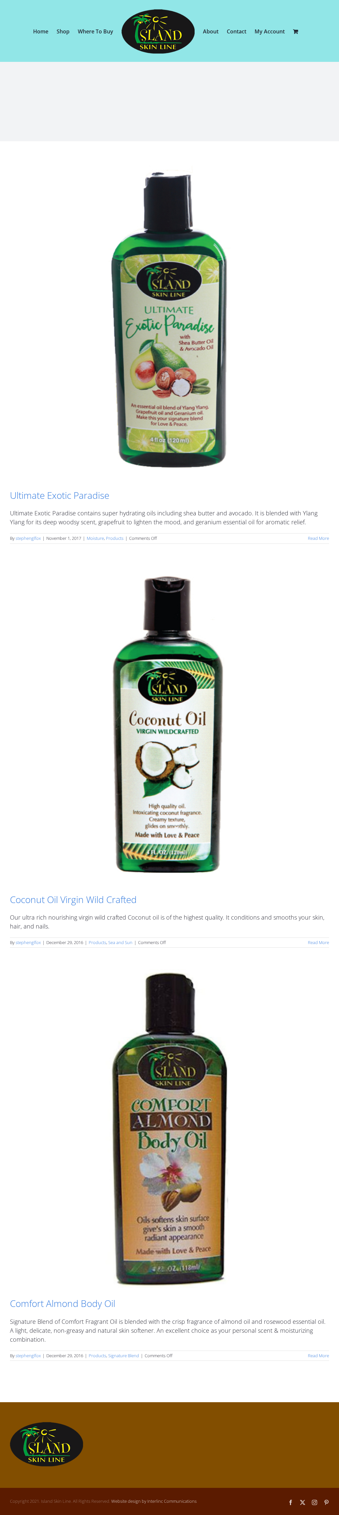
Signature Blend (123, 1356)
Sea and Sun (120, 942)
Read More (318, 538)
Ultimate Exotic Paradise (59, 495)
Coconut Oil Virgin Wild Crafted (73, 899)
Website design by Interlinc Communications (154, 1501)
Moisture (95, 538)
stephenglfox (28, 538)
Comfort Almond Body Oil (62, 1303)
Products (114, 538)
